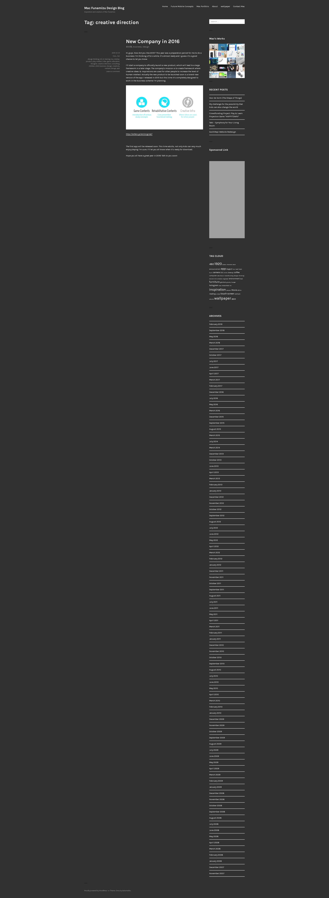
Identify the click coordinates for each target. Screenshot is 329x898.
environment (234, 279)
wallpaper (225, 6)
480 (211, 264)
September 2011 (216, 589)
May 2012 (213, 540)
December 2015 (216, 417)
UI (103, 59)
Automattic (126, 891)
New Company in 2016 (153, 41)
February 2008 (216, 855)
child (97, 66)
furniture (214, 281)
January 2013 (215, 491)
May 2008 (213, 836)
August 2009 (215, 744)
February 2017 (215, 386)
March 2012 (214, 552)
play (94, 61)
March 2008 (215, 848)
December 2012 (216, 497)
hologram (213, 285)
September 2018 (217, 330)
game (109, 61)
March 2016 (214, 410)
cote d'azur (220, 276)
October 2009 (215, 731)
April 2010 (214, 694)
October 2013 (215, 460)
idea (104, 61)
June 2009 (214, 756)
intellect (99, 61)
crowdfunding (229, 276)
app (118, 68)
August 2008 (215, 818)
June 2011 (213, 608)
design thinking (93, 59)
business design (106, 66)
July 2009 (213, 750)
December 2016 (216, 392)
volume (211, 299)
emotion (219, 279)
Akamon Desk (231, 264)
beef (237, 269)
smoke (218, 294)
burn (210, 272)
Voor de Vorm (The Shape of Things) (225, 98)
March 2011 (214, 626)
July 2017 (213, 361)
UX (101, 59)
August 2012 (215, 521)
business (137, 47)
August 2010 (215, 670)
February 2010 (215, 707)
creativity (116, 66)
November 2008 (217, 799)
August (229, 269)
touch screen (227, 293)
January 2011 (215, 639)
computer (213, 276)
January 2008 (215, 861)
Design (146, 47)
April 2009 (214, 768)
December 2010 (216, 645)
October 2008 (215, 805)
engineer (225, 279)
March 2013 (214, 478)
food (241, 279)
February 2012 (215, 558)
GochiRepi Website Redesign (222, 132)
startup (117, 59)
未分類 (129, 47)
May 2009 (213, 762)
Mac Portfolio (203, 6)
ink (230, 285)
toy (112, 59)
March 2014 (214, 447)
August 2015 (215, 429)
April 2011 (213, 620)
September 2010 (217, 663)
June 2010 (214, 682)
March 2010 (214, 700)
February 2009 (216, 781)
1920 (218, 264)
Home (165, 6)
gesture (223, 282)
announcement (215, 269)
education (116, 61)
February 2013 (215, 484)
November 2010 (216, 651)
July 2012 (213, 528)
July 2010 (213, 676)
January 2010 (215, 713)
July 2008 (213, 824)
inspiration (217, 289)
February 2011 (215, 632)
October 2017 (215, 355)
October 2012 (215, 509)
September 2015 (216, 423)
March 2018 (214, 342)
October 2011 (215, 583)
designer (94, 64)
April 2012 (214, 546)
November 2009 (216, 725)
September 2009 (217, 737)
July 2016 (213, 398)
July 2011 (213, 602)
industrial (225, 285)
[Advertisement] (227, 199)
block (240, 269)
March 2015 (214, 435)
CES (221, 272)
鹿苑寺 (234, 299)
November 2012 (216, 503)
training (107, 59)
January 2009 (215, 787)
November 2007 (216, 873)
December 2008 (216, 793)
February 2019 (215, 324)
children (92, 66)
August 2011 (215, 595)
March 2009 (214, 774)
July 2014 (213, 441)
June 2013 (213, 466)
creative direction (104, 64)
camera (216, 272)
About (215, 6)
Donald (211, 279)
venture (107, 68)
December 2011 (216, 571)
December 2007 (216, 867)
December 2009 (216, 719)
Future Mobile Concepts (182, 6)
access (224, 264)
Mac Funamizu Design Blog (104, 8)
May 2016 (213, 404)
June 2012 (213, 534)
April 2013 (214, 472)
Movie (234, 290)
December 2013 (216, 454)
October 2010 (215, 657)
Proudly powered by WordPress (95, 891)
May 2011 (213, 614)
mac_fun (116, 56)
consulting (116, 64)
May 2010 (213, 688)
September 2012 (216, 515)
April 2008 (214, 842)
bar (234, 269)
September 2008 (217, 811)
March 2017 (214, 379)
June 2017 (213, 367)
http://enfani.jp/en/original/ (139, 134)
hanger (233, 282)
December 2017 (216, 349)
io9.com (228, 290)
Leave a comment (113, 71)
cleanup (231, 272)
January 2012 (215, 565)
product (89, 61)
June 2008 (214, 830)
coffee (237, 272)
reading (212, 294)
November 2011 (216, 577)
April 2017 (214, 373)
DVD (215, 279)
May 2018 (213, 336)
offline (239, 290)
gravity (228, 282)
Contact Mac (239, 6)
